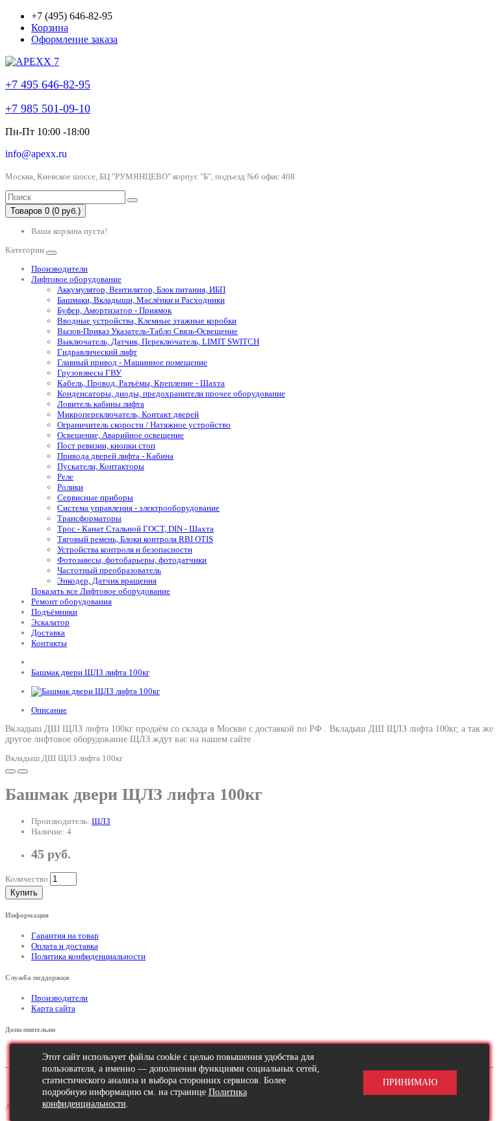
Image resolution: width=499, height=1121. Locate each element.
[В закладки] (10, 771)
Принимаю (410, 1082)
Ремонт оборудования (71, 601)
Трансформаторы (89, 518)
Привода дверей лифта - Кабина (115, 456)
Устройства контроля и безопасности (124, 549)
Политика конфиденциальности (88, 956)
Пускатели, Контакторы (100, 466)
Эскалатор (50, 622)
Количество (26, 879)
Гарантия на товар (65, 935)
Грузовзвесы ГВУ (89, 373)
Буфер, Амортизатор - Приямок (114, 310)
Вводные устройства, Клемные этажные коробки (147, 321)
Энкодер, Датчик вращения (107, 581)
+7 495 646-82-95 (47, 84)
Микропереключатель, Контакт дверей (128, 414)
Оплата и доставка (64, 946)
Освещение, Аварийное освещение (120, 435)
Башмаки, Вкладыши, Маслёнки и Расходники (141, 300)
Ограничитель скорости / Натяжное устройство (144, 425)
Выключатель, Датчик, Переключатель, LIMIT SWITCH (158, 341)
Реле (65, 477)
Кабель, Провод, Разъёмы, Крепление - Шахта (141, 383)
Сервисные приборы (95, 497)
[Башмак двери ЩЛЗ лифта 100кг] (95, 691)
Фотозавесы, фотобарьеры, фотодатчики (132, 560)
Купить (24, 892)
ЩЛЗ (101, 821)
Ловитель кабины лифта (100, 404)
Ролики (70, 487)
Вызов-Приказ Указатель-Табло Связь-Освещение (147, 331)
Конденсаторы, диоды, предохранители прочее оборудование (171, 393)
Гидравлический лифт (97, 352)
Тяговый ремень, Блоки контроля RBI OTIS (135, 539)
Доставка (48, 633)
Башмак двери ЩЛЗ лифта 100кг (90, 672)
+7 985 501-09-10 (47, 108)
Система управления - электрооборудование (138, 508)
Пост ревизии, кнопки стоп (106, 445)
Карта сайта (53, 1008)
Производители (59, 269)
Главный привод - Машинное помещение (132, 362)
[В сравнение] (23, 771)
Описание (49, 710)
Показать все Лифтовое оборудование (100, 591)
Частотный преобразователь (109, 570)
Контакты (49, 643)
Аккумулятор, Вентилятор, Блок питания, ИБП (141, 289)
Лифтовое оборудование (76, 279)
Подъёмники (54, 612)
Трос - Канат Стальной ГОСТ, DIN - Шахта (135, 529)
